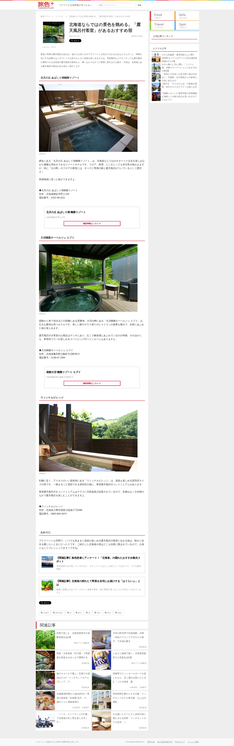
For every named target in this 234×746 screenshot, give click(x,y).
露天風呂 (59, 613)
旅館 (119, 613)
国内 (98, 613)
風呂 (109, 613)
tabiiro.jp (53, 47)
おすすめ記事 (159, 48)
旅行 (80, 613)
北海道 (46, 613)
